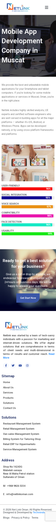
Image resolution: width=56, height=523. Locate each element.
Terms (35, 517)
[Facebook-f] (6, 365)
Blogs (6, 517)
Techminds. (39, 512)
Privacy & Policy (21, 517)
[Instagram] (27, 365)
